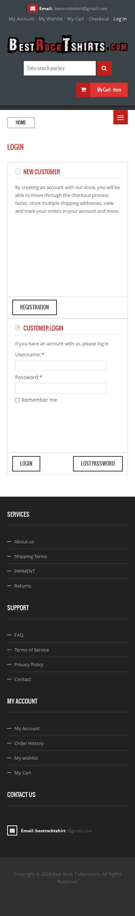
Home (21, 122)
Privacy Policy (29, 664)
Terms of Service (31, 649)
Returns (22, 586)
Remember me (39, 399)
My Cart (75, 18)
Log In (120, 18)
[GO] (104, 68)
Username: (28, 354)
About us (24, 541)
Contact (22, 679)
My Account (21, 18)
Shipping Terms (30, 556)
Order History (29, 743)
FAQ (18, 635)
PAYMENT (24, 571)
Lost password (98, 464)
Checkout (99, 18)
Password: (27, 377)
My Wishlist (51, 18)
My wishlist (26, 758)
